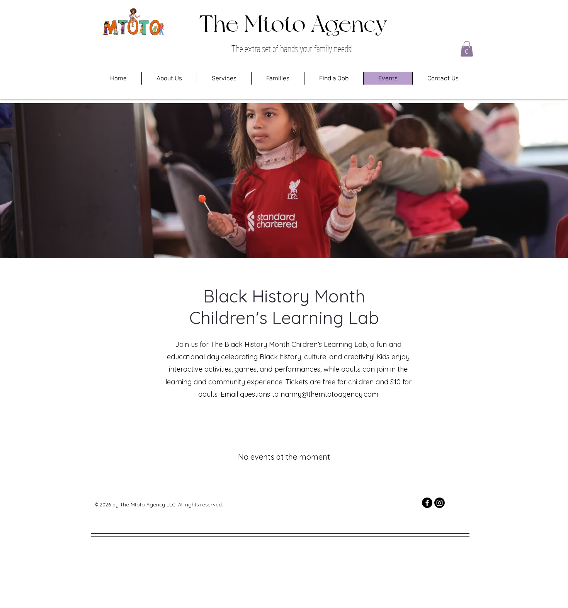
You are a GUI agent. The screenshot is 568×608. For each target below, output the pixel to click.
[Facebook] (427, 503)
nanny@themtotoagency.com (329, 394)
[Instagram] (439, 503)
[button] (466, 49)
